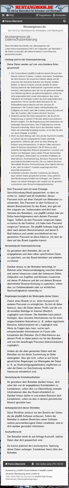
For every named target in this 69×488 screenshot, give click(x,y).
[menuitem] (10, 15)
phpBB (19, 470)
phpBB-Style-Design (43, 476)
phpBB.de (35, 474)
